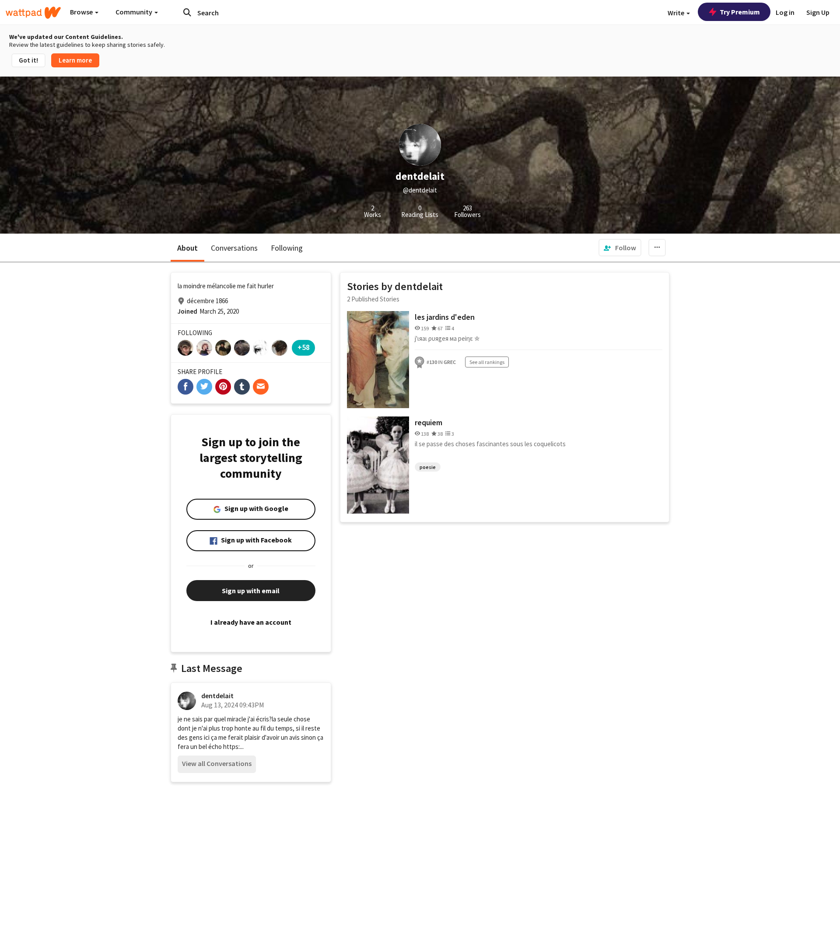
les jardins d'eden (445, 317)
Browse (82, 11)
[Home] (33, 12)
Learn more (75, 60)
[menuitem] (619, 247)
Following (287, 248)
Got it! (28, 60)
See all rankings (486, 362)
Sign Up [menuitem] (818, 12)
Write (677, 12)
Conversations (234, 248)
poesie (428, 467)
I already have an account (250, 622)
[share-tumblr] (242, 387)
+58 (304, 347)
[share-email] (261, 387)
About (187, 248)
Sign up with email (251, 590)
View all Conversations (217, 763)
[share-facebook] (185, 387)
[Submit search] (187, 12)
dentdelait (217, 696)
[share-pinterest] (223, 387)
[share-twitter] (204, 387)
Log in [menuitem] (785, 12)
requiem (428, 422)
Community (135, 11)
